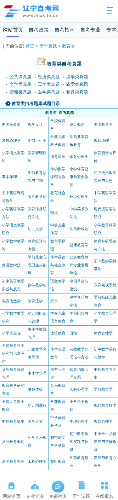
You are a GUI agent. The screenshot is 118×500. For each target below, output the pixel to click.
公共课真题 (20, 76)
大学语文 (35, 421)
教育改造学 (11, 301)
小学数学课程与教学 (57, 177)
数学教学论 (37, 285)
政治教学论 (37, 197)
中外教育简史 (13, 421)
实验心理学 (79, 389)
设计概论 (77, 124)
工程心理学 (37, 461)
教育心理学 (103, 421)
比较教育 (57, 333)
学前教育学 (103, 389)
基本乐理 (9, 177)
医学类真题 (49, 92)
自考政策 (39, 29)
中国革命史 (11, 124)
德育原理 (57, 156)
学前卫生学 (37, 140)
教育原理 (101, 140)
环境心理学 (79, 197)
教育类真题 (77, 92)
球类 (54, 213)
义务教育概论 (13, 441)
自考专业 (90, 29)
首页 (29, 46)
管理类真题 (20, 92)
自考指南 (64, 29)
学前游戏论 (79, 229)
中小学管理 (37, 373)
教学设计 (35, 124)
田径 (73, 333)
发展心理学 (11, 140)
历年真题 (48, 46)
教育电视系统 (105, 285)
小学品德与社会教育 (57, 265)
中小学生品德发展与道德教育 (105, 442)
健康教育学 (79, 245)
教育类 (68, 46)
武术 (54, 301)
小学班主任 (11, 333)
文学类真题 (20, 84)
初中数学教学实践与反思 (79, 442)
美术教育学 (103, 124)
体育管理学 (103, 333)
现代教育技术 (105, 405)
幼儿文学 (35, 229)
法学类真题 (77, 76)
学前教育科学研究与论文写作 (13, 353)
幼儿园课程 (37, 405)
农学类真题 (77, 84)
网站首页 (13, 29)
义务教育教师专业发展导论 (79, 265)
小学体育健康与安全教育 (79, 177)
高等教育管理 (13, 461)
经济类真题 (49, 76)
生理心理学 (79, 421)
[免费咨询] (58, 484)
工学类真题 (49, 84)
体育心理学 (79, 156)
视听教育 (57, 461)
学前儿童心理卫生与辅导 (37, 265)
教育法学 (35, 301)
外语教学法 (11, 265)
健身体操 (35, 389)
